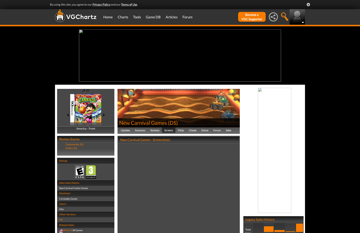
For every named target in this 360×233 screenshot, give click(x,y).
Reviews (154, 130)
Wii (61, 219)
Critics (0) (71, 148)
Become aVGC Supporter (251, 17)
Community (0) (74, 144)
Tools (137, 17)
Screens (168, 130)
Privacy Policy (101, 4)
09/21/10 (67, 230)
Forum (187, 17)
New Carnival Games (143, 123)
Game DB (153, 17)
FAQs (181, 130)
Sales (228, 130)
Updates (125, 130)
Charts (123, 17)
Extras (204, 130)
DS (173, 123)
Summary (140, 130)
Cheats (192, 130)
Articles (172, 17)
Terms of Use (129, 4)
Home (108, 17)
